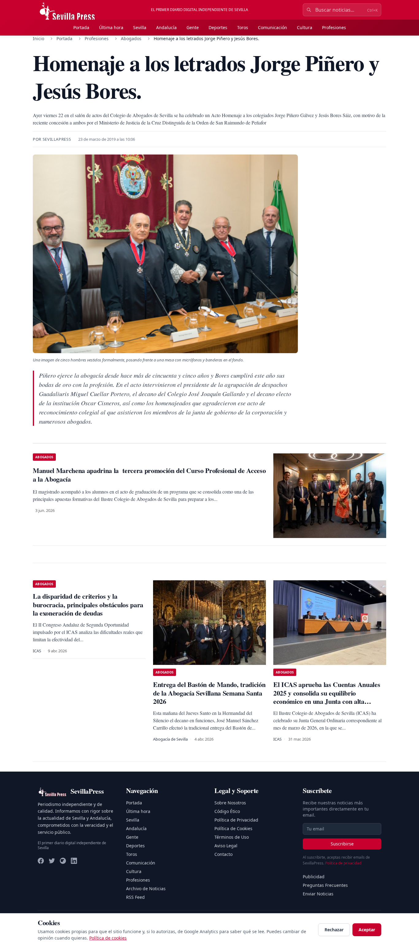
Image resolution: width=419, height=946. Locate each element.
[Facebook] (41, 861)
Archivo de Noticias (146, 888)
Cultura (304, 27)
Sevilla (139, 27)
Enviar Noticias (318, 894)
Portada (81, 27)
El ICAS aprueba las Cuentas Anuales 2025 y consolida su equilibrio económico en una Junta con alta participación (326, 697)
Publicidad (314, 876)
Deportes (218, 27)
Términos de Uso (231, 837)
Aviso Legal (225, 846)
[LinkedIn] (74, 861)
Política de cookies (108, 938)
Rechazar (334, 930)
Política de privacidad (343, 863)
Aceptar (367, 930)
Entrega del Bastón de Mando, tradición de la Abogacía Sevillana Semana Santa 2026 (209, 692)
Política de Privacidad (236, 820)
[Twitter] (52, 861)
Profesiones (334, 27)
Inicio (38, 38)
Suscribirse (342, 844)
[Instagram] (63, 861)
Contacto (223, 854)
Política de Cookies (233, 828)
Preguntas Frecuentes (325, 885)
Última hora (111, 27)
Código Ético (227, 811)
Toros (242, 27)
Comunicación (272, 27)
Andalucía (166, 27)
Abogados (131, 38)
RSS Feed (135, 897)
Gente (192, 27)
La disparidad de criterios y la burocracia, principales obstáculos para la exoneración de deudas (88, 604)
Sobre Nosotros (230, 803)
